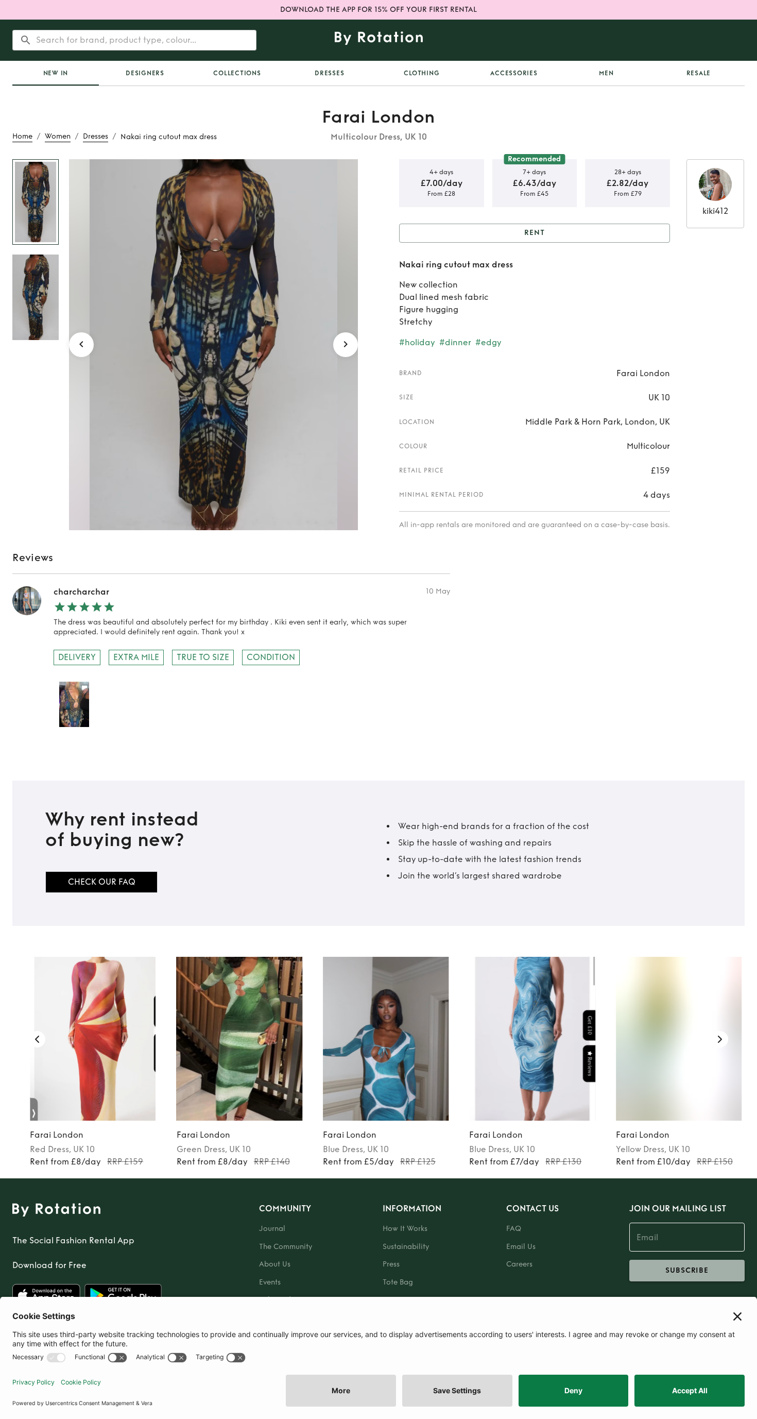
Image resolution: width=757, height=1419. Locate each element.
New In (55, 73)
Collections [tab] (237, 73)
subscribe (687, 1270)
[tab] (55, 73)
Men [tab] (606, 73)
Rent (534, 232)
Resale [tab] (698, 73)
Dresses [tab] (329, 73)
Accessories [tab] (513, 73)
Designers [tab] (145, 73)
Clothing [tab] (421, 73)
